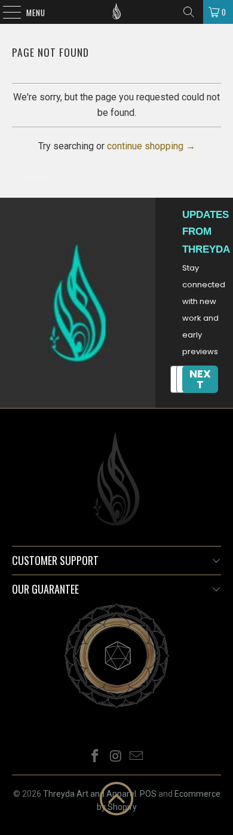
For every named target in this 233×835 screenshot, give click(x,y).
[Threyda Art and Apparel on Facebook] (95, 757)
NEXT (200, 379)
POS (148, 794)
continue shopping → (151, 146)
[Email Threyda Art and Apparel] (137, 757)
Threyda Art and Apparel (89, 794)
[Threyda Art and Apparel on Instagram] (116, 757)
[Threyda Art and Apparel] (117, 12)
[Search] (188, 12)
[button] (116, 798)
